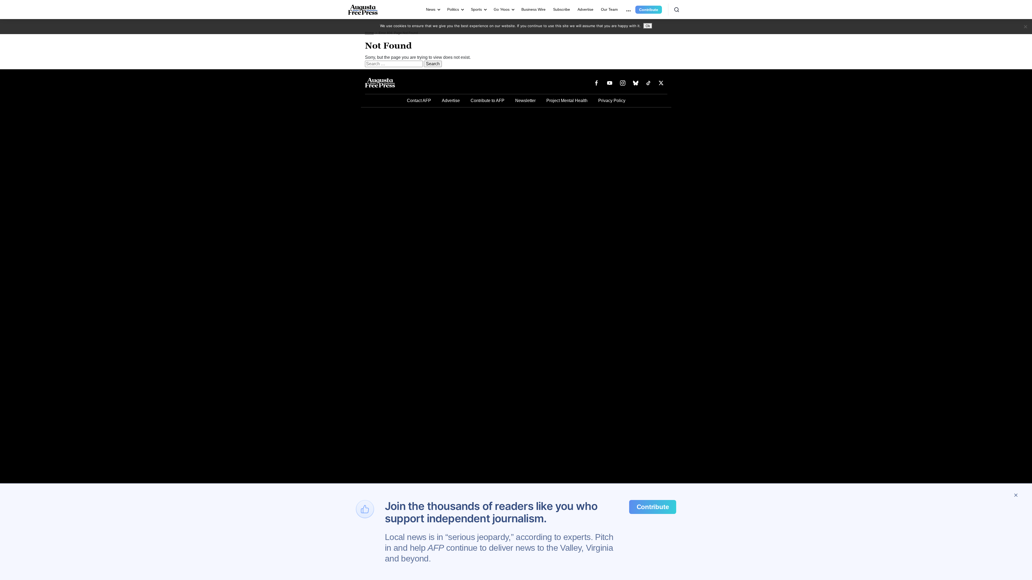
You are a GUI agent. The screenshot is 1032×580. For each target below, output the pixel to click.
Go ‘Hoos (502, 9)
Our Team (609, 9)
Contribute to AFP (487, 100)
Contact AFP (419, 100)
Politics (453, 9)
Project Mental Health (566, 100)
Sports (476, 9)
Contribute (648, 10)
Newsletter (525, 100)
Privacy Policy (611, 100)
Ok (648, 26)
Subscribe (561, 9)
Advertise (585, 9)
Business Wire (533, 9)
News (430, 9)
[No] (1025, 26)
